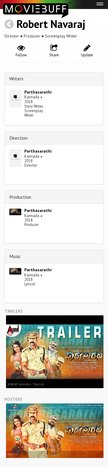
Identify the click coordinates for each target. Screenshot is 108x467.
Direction (18, 138)
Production (20, 197)
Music (15, 256)
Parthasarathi (38, 92)
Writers (16, 79)
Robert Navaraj (51, 24)
